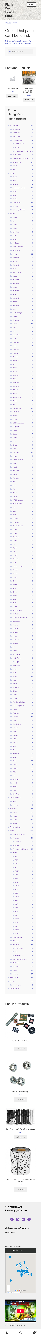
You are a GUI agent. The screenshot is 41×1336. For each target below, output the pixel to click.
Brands (12, 213)
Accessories (14, 125)
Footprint (16, 342)
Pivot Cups (19, 948)
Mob (14, 489)
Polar (14, 562)
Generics (16, 360)
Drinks (15, 801)
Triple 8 (15, 742)
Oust (14, 515)
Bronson (15, 261)
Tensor (15, 695)
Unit (14, 750)
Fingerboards (17, 937)
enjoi (14, 327)
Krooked (15, 434)
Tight (14, 720)
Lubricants (16, 133)
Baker (15, 239)
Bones (15, 254)
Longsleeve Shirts (19, 188)
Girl (14, 364)
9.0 (16, 915)
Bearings (16, 838)
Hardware (16, 944)
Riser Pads (19, 955)
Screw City (16, 621)
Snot (14, 673)
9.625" (17, 930)
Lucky (15, 463)
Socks (15, 199)
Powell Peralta (18, 566)
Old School (16, 963)
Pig (14, 544)
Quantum (18, 841)
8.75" (17, 911)
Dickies (15, 302)
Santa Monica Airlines (20, 617)
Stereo (15, 684)
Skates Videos (17, 155)
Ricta (14, 588)
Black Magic (17, 250)
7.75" (17, 867)
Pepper (15, 533)
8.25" (17, 886)
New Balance (17, 504)
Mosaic (15, 496)
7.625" (17, 864)
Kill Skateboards (18, 423)
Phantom (16, 537)
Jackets (15, 184)
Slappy (17, 662)
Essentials (16, 335)
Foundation (16, 349)
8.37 (16, 889)
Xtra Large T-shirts (19, 210)
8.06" (17, 878)
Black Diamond (18, 247)
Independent (17, 408)
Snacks (15, 805)
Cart (31, 1331)
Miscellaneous (17, 140)
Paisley (15, 518)
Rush (14, 599)
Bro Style (16, 258)
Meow (15, 474)
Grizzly (15, 379)
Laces (15, 816)
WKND (15, 783)
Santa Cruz (16, 614)
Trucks (15, 970)
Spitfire (15, 676)
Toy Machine (17, 724)
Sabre (15, 606)
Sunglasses (17, 162)
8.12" (17, 882)
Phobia (15, 540)
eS (13, 331)
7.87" (17, 871)
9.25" (17, 922)
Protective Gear (15, 827)
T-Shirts (15, 206)
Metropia (15, 478)
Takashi (15, 691)
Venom (15, 764)
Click (14, 269)
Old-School (16, 966)
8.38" (17, 897)
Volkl (14, 772)
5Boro (15, 217)
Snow (12, 981)
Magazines (16, 136)
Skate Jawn (16, 658)
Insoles (15, 812)
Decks (15, 853)
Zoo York (16, 794)
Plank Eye (16, 559)
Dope (14, 309)
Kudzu (15, 445)
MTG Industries (18, 500)
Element (15, 316)
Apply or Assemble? (19, 834)
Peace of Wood (18, 526)
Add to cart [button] (12, 96)
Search (20, 1333)
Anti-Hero (16, 232)
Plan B (15, 555)
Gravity (15, 371)
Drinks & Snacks (15, 797)
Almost (15, 224)
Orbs (14, 511)
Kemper (15, 419)
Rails (17, 952)
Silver (14, 651)
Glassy (15, 368)
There (15, 709)
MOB (14, 485)
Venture (15, 768)
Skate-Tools (14, 977)
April (14, 235)
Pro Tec (15, 573)
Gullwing (16, 382)
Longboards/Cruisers (20, 959)
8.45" (17, 900)
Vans (14, 761)
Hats (14, 180)
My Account (7, 1333)
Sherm (15, 636)
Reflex (15, 584)
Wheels (15, 974)
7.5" (16, 860)
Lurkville (15, 467)
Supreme (16, 687)
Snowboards (17, 985)
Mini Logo (16, 482)
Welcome (16, 779)
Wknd (14, 786)
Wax (14, 169)
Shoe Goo (16, 639)
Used (14, 757)
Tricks (15, 731)
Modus (15, 493)
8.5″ (16, 904)
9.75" (17, 933)
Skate (12, 830)
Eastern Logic (17, 313)
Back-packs (16, 129)
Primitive (15, 570)
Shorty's (15, 643)
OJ (13, 507)
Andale (15, 228)
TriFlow (15, 739)
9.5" (16, 926)
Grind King (16, 375)
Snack (15, 669)
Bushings (16, 845)
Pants (14, 191)
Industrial (16, 412)
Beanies (15, 177)
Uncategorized (15, 988)
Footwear (13, 808)
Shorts (15, 195)
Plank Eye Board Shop (9, 10)
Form (14, 346)
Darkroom (16, 280)
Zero (14, 790)
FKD (14, 338)
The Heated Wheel (19, 702)
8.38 (16, 893)
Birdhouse (16, 243)
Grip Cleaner (19, 144)
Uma (14, 746)
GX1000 (15, 390)
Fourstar (15, 353)
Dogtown (16, 305)
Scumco (15, 625)
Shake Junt (16, 632)
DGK (14, 294)
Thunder (15, 717)
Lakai (14, 449)
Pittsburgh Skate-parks (13, 1246)
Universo (16, 753)
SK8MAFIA (16, 654)
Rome (15, 592)
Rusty (14, 603)
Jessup (15, 415)
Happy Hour (17, 397)
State (14, 680)
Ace (14, 221)
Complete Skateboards (20, 849)
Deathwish (16, 283)
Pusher (15, 577)
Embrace (16, 320)
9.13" (17, 919)
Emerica (15, 324)
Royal (15, 595)
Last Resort (16, 452)
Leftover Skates (18, 460)
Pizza (14, 551)
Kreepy (15, 430)
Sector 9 (15, 628)
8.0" (16, 875)
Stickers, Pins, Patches (23, 151)
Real (14, 581)
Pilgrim (15, 548)
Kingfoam (16, 426)
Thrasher (16, 713)
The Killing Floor (18, 706)
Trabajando (16, 728)
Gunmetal (16, 386)
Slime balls (16, 665)
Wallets (15, 166)
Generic (15, 357)
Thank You (16, 698)
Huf (14, 404)
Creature (15, 276)
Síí (13, 647)
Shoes (15, 819)
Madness (16, 471)
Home (9, 23)
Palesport (16, 522)
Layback (15, 456)
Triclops (15, 735)
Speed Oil (18, 147)
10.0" (17, 856)
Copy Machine (17, 272)
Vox (14, 775)
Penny (15, 529)
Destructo (16, 291)
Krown (15, 437)
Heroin (15, 401)
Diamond (16, 298)
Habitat (15, 393)
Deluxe (15, 287)
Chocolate (16, 265)
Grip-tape (16, 941)
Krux (14, 441)
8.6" (16, 908)
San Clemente (17, 610)
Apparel (12, 173)
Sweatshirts (16, 202)
